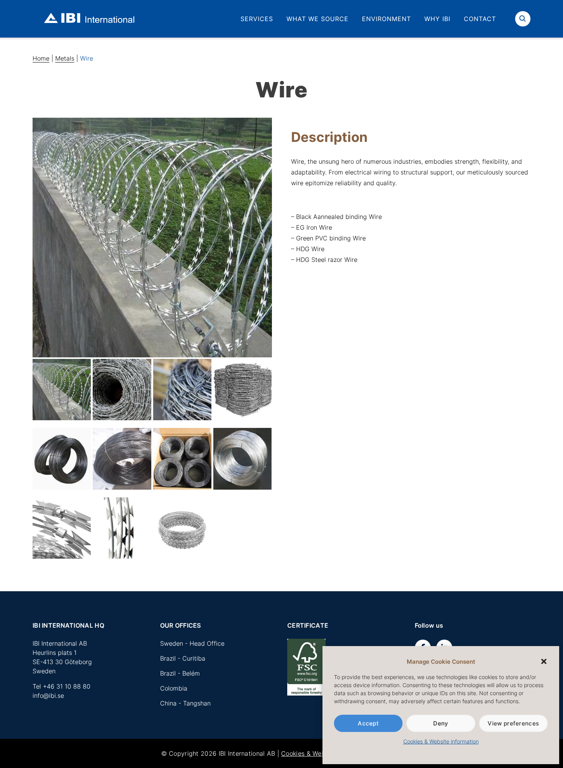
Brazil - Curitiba (182, 658)
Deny (440, 723)
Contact (480, 19)
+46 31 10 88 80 (66, 686)
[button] (544, 661)
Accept (368, 723)
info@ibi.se (48, 695)
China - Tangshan (185, 703)
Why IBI (437, 19)
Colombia (173, 688)
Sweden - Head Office (192, 643)
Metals (64, 58)
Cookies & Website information (441, 741)
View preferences (513, 723)
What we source (317, 19)
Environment (386, 19)
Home (41, 58)
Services (257, 19)
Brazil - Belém (180, 673)
